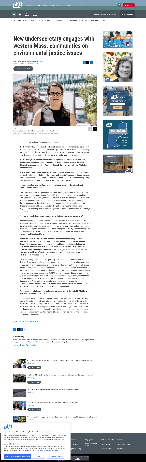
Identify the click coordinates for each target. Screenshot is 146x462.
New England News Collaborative (30, 321)
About (84, 20)
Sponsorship (72, 20)
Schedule (95, 20)
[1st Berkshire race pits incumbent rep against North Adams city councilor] (19, 405)
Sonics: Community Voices (91, 444)
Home (13, 20)
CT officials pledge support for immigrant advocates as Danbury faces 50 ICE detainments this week (62, 417)
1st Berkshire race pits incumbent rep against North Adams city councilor (52, 402)
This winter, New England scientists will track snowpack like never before (52, 390)
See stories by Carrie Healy (24, 345)
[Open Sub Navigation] (28, 20)
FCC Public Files (121, 449)
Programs (22, 20)
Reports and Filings (75, 449)
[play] (13, 14)
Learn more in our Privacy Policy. (47, 450)
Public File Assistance (123, 444)
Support (59, 20)
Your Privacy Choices (55, 456)
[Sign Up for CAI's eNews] (117, 101)
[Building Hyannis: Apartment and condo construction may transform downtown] (117, 163)
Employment (89, 440)
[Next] (95, 129)
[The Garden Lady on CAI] (117, 67)
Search (104, 20)
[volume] (20, 14)
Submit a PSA (105, 444)
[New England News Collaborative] (117, 134)
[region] (36, 441)
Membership (74, 444)
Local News (47, 20)
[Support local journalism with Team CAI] (117, 39)
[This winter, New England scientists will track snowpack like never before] (19, 393)
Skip (38, 456)
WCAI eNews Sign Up (107, 440)
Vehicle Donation (106, 449)
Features (34, 20)
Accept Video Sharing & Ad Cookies (17, 456)
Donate (129, 5)
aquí (56, 142)
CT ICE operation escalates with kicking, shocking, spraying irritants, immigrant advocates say (59, 360)
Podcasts (120, 440)
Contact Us (73, 440)
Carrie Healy (38, 61)
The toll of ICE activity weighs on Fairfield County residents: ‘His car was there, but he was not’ (60, 375)
